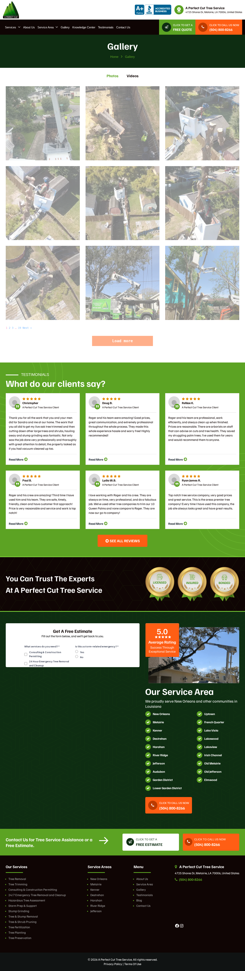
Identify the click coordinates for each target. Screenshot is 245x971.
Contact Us (123, 27)
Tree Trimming (17, 884)
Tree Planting (17, 932)
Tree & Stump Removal (23, 916)
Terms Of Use (132, 964)
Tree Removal (17, 879)
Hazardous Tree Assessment (26, 900)
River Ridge (97, 906)
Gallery (65, 27)
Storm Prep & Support (22, 906)
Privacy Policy (113, 964)
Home (114, 56)
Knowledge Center (83, 27)
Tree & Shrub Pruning (22, 922)
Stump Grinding (18, 911)
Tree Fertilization (19, 927)
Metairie (95, 884)
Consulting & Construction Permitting (32, 889)
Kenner (95, 889)
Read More (16, 459)
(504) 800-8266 (190, 879)
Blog (139, 900)
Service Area (46, 27)
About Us (29, 27)
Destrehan (97, 895)
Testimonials (106, 27)
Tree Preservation (19, 938)
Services (10, 27)
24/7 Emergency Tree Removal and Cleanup (37, 895)
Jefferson (96, 911)
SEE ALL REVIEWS (124, 540)
